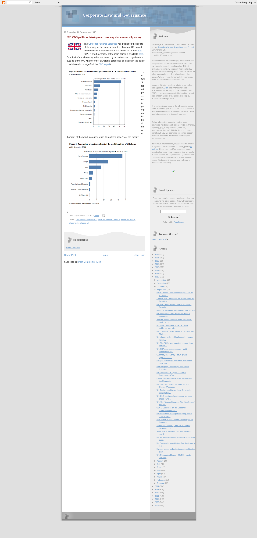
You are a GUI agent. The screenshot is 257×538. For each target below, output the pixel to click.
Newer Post (70, 255)
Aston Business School (184, 47)
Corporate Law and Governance (114, 15)
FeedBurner (179, 222)
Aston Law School (165, 47)
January (161, 483)
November (161, 283)
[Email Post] (103, 216)
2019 (157, 264)
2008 (157, 505)
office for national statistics (109, 219)
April (159, 474)
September (162, 289)
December (161, 280)
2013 (157, 490)
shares (83, 223)
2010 (157, 499)
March (160, 477)
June (159, 467)
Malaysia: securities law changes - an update (175, 310)
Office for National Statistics (102, 43)
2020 (157, 261)
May (159, 470)
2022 (157, 255)
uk (88, 223)
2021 (157, 258)
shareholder (74, 223)
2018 (157, 267)
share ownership (128, 219)
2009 (157, 502)
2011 (157, 496)
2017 (157, 270)
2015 (157, 277)
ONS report (104, 64)
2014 (157, 486)
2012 (157, 493)
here (140, 50)
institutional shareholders (86, 219)
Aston (165, 88)
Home (105, 255)
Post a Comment (73, 247)
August (160, 461)
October (161, 286)
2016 (157, 274)
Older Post (139, 255)
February (161, 480)
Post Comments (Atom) (90, 262)
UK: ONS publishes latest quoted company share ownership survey (104, 37)
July (159, 464)
